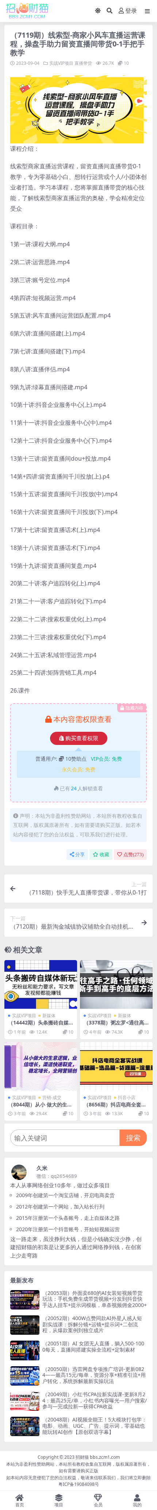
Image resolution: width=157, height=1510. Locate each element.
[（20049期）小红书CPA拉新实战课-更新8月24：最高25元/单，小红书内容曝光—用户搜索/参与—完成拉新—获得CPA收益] (24, 1401)
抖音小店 (126, 1097)
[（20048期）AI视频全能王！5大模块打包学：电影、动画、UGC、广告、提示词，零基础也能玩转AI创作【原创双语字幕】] (24, 1426)
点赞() (133, 854)
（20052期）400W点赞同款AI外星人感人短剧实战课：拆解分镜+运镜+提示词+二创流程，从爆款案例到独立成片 (92, 1324)
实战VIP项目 (61, 63)
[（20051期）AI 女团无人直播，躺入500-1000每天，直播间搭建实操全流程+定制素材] (24, 1350)
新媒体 (48, 1015)
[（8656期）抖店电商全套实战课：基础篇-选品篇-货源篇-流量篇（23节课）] (116, 1066)
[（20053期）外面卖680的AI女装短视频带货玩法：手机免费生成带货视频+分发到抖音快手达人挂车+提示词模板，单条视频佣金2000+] (24, 1299)
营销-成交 (51, 1097)
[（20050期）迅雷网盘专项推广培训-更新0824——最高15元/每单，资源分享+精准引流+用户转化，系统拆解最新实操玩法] (24, 1376)
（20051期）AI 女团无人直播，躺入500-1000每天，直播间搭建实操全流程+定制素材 (93, 1346)
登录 (131, 11)
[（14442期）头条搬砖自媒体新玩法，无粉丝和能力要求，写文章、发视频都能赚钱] (40, 984)
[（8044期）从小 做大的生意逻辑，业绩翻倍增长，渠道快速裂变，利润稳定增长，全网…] (40, 1066)
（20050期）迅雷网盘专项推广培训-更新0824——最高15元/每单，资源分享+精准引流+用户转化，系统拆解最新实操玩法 (94, 1375)
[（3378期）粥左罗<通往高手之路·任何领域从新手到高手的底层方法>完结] (116, 984)
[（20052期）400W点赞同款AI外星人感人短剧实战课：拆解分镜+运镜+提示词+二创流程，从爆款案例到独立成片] (24, 1325)
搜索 (133, 1138)
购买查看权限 (81, 738)
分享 (80, 854)
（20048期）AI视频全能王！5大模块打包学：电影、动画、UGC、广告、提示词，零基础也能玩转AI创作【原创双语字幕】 (94, 1425)
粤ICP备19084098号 (78, 1484)
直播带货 (83, 63)
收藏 (104, 854)
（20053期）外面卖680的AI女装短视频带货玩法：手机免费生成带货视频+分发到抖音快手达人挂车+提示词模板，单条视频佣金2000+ (94, 1299)
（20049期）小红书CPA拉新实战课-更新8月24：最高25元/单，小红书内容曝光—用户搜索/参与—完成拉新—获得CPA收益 (94, 1400)
